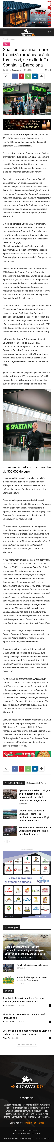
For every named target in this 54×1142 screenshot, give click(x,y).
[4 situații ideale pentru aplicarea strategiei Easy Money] (8, 980)
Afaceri (13, 39)
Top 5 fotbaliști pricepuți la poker (32, 965)
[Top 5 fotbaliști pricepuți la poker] (8, 968)
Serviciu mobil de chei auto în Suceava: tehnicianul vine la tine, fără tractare (35, 830)
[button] (50, 32)
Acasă (5, 39)
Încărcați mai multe (26, 1044)
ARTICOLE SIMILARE (14, 783)
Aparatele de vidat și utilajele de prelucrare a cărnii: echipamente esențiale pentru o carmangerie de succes (35, 797)
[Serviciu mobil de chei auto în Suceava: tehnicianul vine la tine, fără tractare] (10, 831)
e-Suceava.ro (15, 70)
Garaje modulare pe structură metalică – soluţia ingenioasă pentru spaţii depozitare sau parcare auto (26, 950)
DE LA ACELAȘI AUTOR (36, 783)
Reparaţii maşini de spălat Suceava (27, 1133)
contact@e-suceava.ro (33, 1122)
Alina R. (6, 1038)
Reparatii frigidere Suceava (26, 1130)
